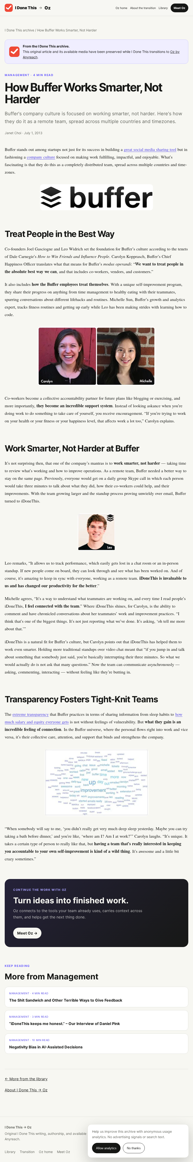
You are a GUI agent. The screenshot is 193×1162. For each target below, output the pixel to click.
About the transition (143, 8)
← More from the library (26, 1078)
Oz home (121, 8)
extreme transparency (30, 714)
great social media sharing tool (150, 149)
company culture (41, 157)
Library (163, 8)
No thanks (134, 1148)
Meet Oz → (27, 933)
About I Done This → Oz (26, 1090)
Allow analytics (106, 1148)
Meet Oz (179, 8)
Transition (27, 1152)
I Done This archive (19, 30)
